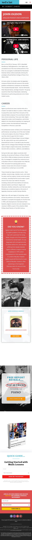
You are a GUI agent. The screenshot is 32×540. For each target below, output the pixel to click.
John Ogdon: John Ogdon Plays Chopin (16, 330)
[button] (30, 2)
